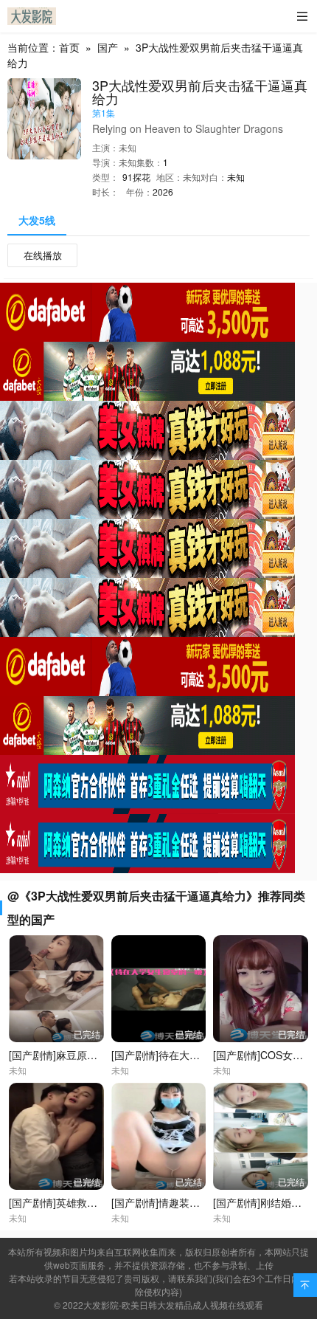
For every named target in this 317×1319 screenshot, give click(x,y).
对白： (214, 177)
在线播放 (43, 255)
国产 (107, 47)
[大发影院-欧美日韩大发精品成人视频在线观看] (31, 16)
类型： (105, 177)
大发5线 (36, 220)
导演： (105, 162)
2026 (163, 191)
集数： (149, 162)
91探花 (136, 177)
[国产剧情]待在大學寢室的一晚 (181, 1054)
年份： (139, 191)
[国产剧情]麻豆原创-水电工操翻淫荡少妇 (101, 1054)
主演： (105, 147)
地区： (169, 177)
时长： (105, 191)
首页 (69, 47)
